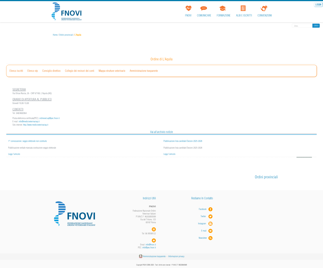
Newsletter (203, 237)
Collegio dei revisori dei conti (79, 70)
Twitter (204, 216)
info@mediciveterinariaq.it (29, 121)
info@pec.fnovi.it (149, 247)
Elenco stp (33, 70)
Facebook (203, 209)
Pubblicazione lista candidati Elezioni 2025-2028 (183, 141)
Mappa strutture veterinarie (112, 70)
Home (55, 34)
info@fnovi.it (151, 244)
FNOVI (188, 15)
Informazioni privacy (176, 256)
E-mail (203, 230)
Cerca (316, 26)
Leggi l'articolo (14, 154)
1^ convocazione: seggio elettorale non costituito (27, 141)
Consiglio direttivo (51, 70)
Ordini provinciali (66, 34)
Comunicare (204, 15)
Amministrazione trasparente (144, 70)
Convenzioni (265, 15)
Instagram (203, 223)
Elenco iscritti (16, 70)
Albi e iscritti (244, 15)
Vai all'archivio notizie (161, 132)
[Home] (67, 12)
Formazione (224, 15)
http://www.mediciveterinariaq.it (35, 124)
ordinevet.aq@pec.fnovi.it (49, 118)
